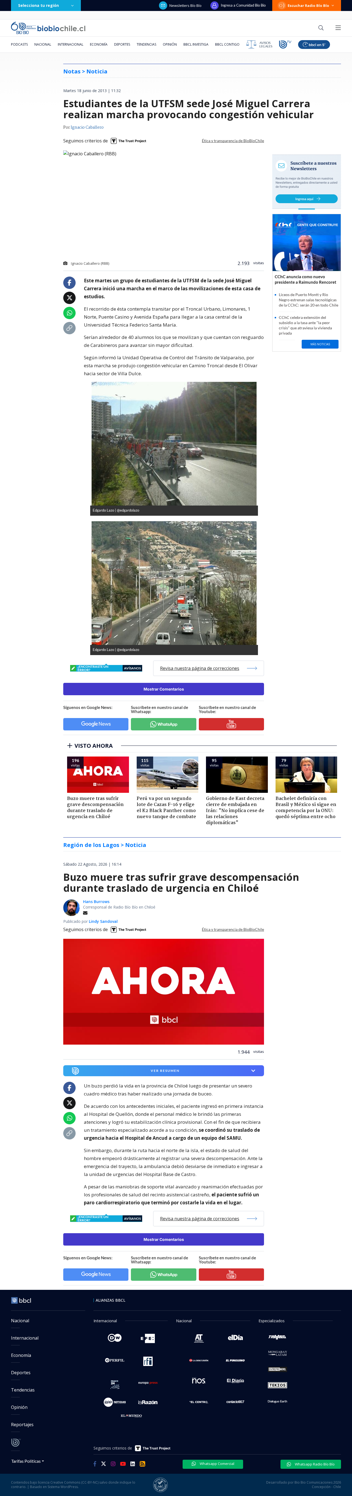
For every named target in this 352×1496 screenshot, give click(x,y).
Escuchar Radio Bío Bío (308, 5)
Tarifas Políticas (26, 1461)
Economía (99, 44)
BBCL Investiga (195, 44)
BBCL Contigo (227, 44)
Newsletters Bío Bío (185, 5)
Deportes (122, 44)
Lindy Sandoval (103, 921)
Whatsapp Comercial (216, 1463)
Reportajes (22, 1425)
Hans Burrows (96, 901)
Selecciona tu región (38, 5)
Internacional (70, 44)
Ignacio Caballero (87, 127)
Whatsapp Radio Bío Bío (314, 1464)
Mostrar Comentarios (164, 689)
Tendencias (146, 44)
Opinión (170, 44)
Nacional (42, 44)
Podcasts (19, 44)
